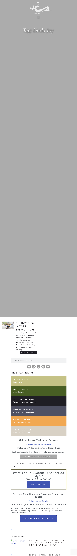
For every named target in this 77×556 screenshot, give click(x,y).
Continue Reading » (28, 352)
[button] (38, 17)
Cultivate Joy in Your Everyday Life (25, 326)
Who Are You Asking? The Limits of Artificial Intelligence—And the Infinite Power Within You (46, 542)
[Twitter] (48, 366)
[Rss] (43, 366)
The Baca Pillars (22, 372)
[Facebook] (29, 366)
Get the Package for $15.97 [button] (38, 456)
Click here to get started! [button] (38, 518)
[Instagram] (34, 366)
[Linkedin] (38, 366)
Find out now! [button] (38, 484)
